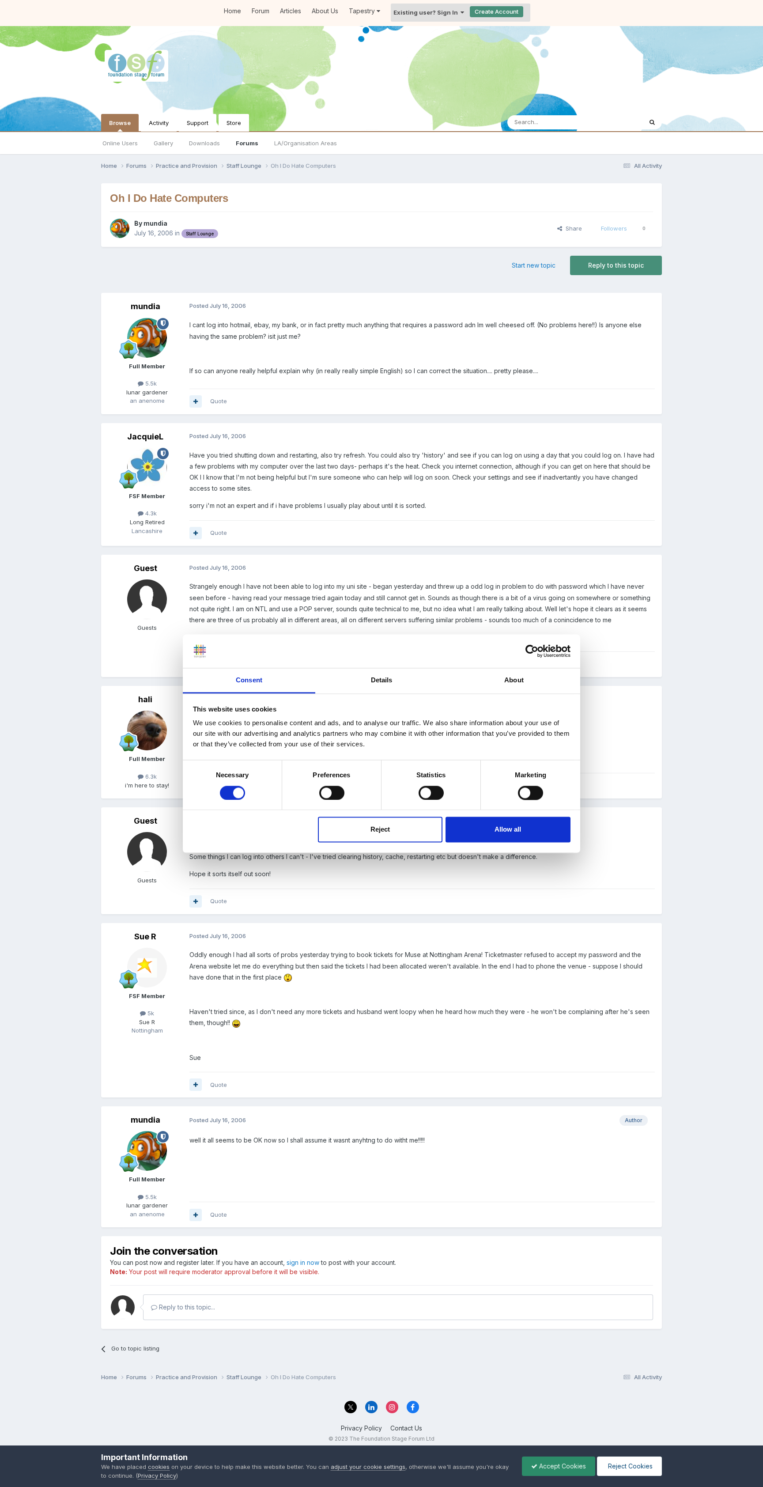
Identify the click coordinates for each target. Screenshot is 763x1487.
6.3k (150, 776)
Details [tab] (382, 680)
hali (145, 699)
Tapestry (363, 11)
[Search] (652, 122)
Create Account (496, 11)
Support (197, 122)
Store (234, 122)
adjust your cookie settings (368, 1466)
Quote (218, 401)
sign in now (303, 1262)
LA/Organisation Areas (305, 143)
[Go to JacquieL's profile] (147, 468)
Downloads (204, 143)
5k (150, 1013)
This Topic (617, 122)
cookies (159, 1466)
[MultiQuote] (195, 401)
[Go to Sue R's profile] (147, 968)
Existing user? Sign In (427, 12)
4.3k (150, 513)
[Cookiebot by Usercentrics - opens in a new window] (531, 651)
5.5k (150, 383)
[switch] (331, 793)
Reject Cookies (629, 1466)
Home (232, 11)
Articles (290, 11)
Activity (159, 122)
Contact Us (406, 1428)
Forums (247, 143)
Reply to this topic (616, 265)
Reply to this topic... (186, 1307)
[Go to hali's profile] (147, 730)
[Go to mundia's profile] (119, 228)
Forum (260, 11)
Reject (380, 829)
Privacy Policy (361, 1428)
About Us (325, 11)
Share (572, 228)
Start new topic (533, 265)
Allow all (508, 829)
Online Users (120, 143)
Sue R (145, 936)
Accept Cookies (561, 1466)
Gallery (163, 143)
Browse (120, 122)
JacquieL (145, 436)
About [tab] (514, 680)
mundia (155, 223)
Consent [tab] (249, 680)
